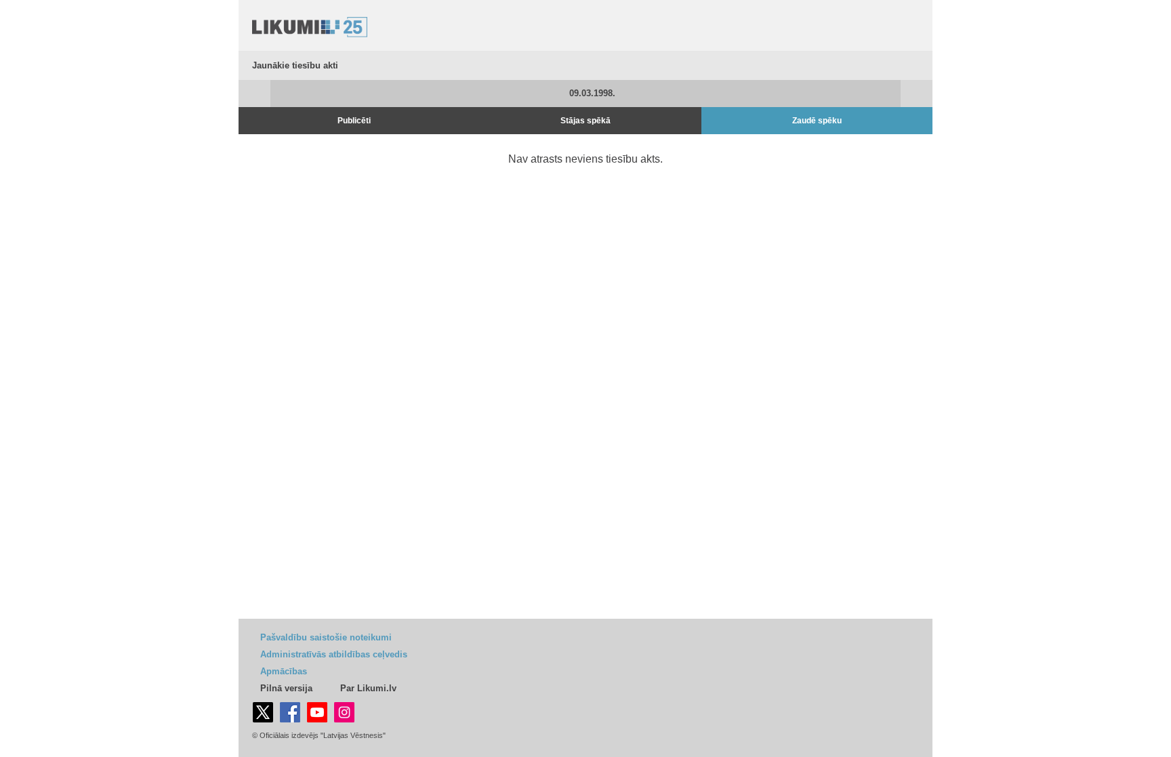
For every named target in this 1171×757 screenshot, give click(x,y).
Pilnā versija (286, 688)
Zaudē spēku (817, 120)
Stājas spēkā (585, 120)
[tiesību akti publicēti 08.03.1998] (254, 93)
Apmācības (283, 671)
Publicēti (354, 120)
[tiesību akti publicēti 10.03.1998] (916, 93)
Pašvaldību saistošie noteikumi (326, 637)
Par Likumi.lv (368, 688)
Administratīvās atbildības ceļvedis (333, 654)
